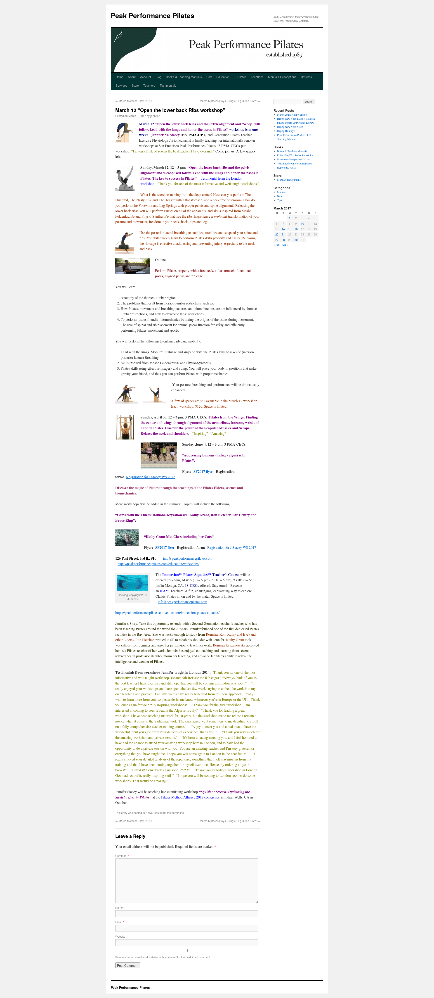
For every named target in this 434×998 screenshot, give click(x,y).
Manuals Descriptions (282, 77)
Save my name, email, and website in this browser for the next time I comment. (163, 957)
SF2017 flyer (203, 471)
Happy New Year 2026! (290, 126)
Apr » (285, 244)
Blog (158, 77)
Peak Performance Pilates (152, 15)
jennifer (155, 116)
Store (135, 85)
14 (283, 229)
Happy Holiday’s (286, 131)
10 (302, 223)
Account (145, 77)
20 (276, 234)
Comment (122, 856)
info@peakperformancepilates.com (187, 558)
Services (121, 85)
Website (120, 936)
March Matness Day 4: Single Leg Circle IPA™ (230, 101)
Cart (209, 77)
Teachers (149, 85)
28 (283, 240)
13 (276, 229)
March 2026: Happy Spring (292, 114)
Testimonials (168, 85)
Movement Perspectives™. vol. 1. (295, 159)
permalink (178, 813)
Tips (279, 200)
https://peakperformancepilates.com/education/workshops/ (158, 563)
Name (120, 907)
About (132, 77)
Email (119, 922)
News (149, 813)
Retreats (306, 77)
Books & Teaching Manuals (184, 77)
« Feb (277, 244)
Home (119, 77)
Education (222, 77)
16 (296, 229)
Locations (257, 77)
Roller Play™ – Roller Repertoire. (295, 155)
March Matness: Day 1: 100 (133, 101)
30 (296, 240)
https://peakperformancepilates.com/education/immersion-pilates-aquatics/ (167, 612)
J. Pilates (240, 77)
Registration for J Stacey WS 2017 (150, 476)
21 (283, 234)
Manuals (281, 192)
